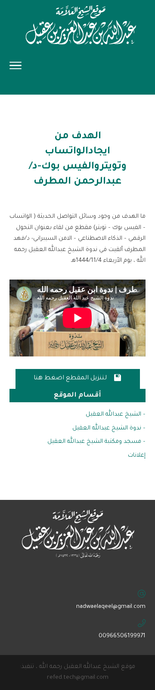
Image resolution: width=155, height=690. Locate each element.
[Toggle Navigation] (15, 68)
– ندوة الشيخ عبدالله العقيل (109, 428)
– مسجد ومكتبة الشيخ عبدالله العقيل (96, 442)
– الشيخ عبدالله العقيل (116, 414)
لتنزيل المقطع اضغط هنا (78, 377)
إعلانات (137, 455)
